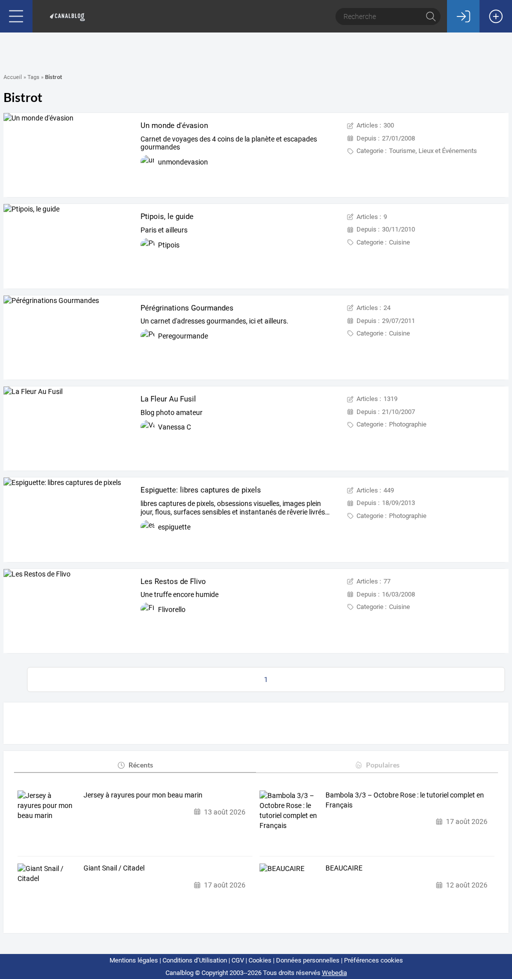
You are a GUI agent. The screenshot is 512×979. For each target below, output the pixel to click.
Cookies (260, 960)
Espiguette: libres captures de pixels (200, 490)
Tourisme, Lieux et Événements (433, 150)
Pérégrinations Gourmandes (187, 308)
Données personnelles (308, 960)
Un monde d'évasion (174, 125)
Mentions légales (134, 960)
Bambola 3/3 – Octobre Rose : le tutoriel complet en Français (405, 800)
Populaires (383, 764)
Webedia (334, 972)
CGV (238, 960)
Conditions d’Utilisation (194, 960)
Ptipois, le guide (167, 216)
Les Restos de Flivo (173, 581)
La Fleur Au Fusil (168, 399)
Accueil (13, 77)
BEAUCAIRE (344, 868)
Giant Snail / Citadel (114, 868)
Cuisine (399, 242)
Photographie (407, 424)
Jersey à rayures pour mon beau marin (143, 795)
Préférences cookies (373, 960)
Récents (140, 764)
